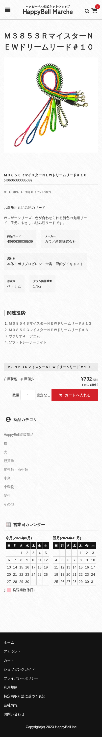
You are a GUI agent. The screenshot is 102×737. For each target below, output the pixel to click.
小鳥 (7, 478)
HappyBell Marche (48, 11)
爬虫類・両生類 (16, 469)
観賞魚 (9, 461)
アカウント (12, 651)
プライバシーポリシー (21, 678)
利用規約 (11, 687)
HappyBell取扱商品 (18, 435)
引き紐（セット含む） (38, 191)
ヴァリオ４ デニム (24, 336)
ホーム (9, 642)
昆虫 (7, 496)
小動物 (9, 487)
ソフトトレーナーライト (28, 342)
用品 (16, 191)
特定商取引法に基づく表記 (24, 696)
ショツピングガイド (19, 669)
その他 (9, 504)
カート (9, 660)
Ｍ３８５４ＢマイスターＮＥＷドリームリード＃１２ (50, 323)
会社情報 (11, 705)
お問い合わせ (14, 714)
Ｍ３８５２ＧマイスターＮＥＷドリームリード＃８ (48, 330)
